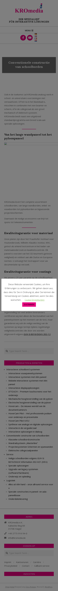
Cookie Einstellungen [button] (34, 299)
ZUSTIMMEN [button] (29, 304)
